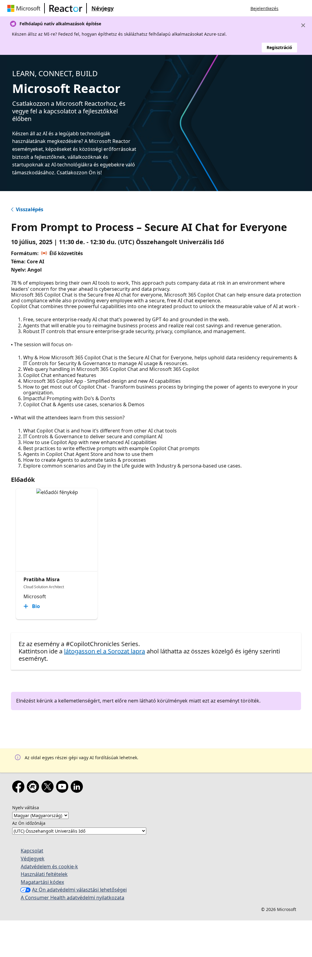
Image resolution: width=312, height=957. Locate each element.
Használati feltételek (44, 874)
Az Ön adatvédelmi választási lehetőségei (79, 889)
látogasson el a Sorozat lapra (104, 651)
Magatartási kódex (42, 882)
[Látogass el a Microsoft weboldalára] (25, 8)
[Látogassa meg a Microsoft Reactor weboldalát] (66, 8)
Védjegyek (32, 858)
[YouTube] (63, 788)
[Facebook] (19, 788)
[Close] (303, 25)
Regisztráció (279, 47)
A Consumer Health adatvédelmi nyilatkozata (72, 897)
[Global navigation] (289, 8)
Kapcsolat (32, 850)
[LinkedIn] (78, 788)
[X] (48, 788)
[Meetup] (34, 788)
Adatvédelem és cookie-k (49, 866)
